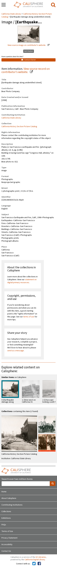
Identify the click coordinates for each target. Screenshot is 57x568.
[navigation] (3, 5)
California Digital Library (35, 559)
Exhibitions (6, 518)
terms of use (28, 316)
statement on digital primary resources (22, 281)
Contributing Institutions (12, 504)
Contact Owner (30, 60)
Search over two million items (17, 479)
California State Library (11, 13)
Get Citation (28, 51)
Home (3, 491)
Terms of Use (7, 531)
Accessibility (6, 544)
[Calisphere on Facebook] (39, 564)
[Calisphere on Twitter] (34, 564)
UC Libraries (41, 557)
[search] (53, 5)
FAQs (3, 524)
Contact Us (6, 551)
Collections (6, 511)
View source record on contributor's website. (25, 70)
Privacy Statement (9, 537)
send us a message (15, 350)
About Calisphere (8, 498)
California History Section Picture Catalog (19, 126)
